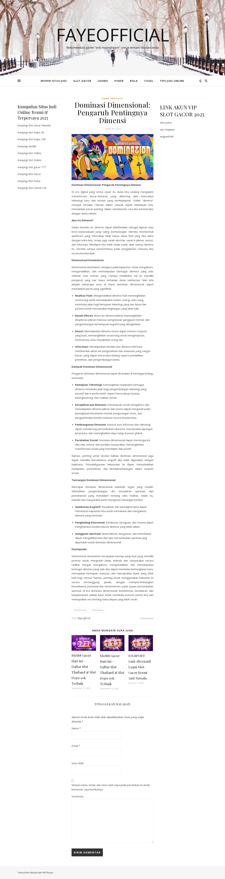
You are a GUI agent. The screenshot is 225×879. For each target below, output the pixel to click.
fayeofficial (84, 618)
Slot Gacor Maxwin (39, 125)
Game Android (112, 98)
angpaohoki (167, 136)
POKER (119, 80)
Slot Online (34, 153)
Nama (76, 728)
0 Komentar (146, 618)
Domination (98, 610)
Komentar (78, 796)
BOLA (134, 80)
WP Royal (48, 872)
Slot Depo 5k (36, 132)
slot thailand (167, 129)
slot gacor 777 (37, 167)
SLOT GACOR (82, 80)
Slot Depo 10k (37, 139)
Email (76, 746)
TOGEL (148, 80)
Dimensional (80, 610)
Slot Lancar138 (37, 188)
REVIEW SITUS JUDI (54, 80)
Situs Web (78, 763)
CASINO (103, 80)
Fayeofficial (112, 34)
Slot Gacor (34, 174)
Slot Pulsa (34, 181)
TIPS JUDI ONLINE (172, 80)
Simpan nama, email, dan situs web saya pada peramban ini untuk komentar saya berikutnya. (111, 787)
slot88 (32, 146)
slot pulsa (166, 122)
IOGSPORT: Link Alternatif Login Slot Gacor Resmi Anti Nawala (139, 667)
